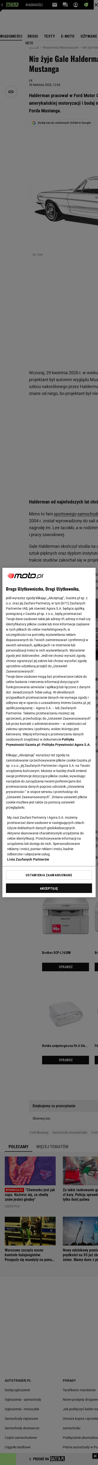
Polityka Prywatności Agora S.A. (66, 745)
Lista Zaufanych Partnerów (28, 859)
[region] (48, 732)
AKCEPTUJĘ (49, 888)
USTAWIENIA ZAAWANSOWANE (49, 875)
